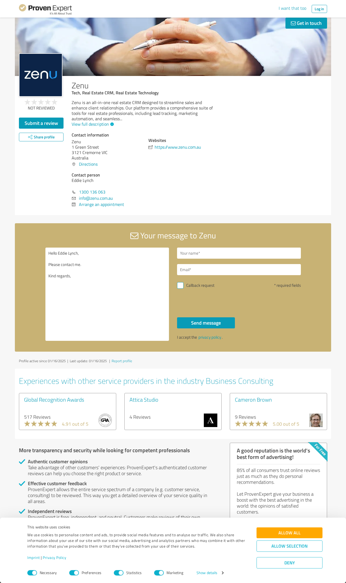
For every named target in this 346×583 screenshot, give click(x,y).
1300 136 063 (92, 192)
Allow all (289, 533)
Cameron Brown (253, 399)
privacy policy (209, 337)
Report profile (122, 360)
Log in (319, 8)
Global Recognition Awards (54, 399)
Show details (207, 572)
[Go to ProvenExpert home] (45, 10)
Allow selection (289, 546)
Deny (289, 563)
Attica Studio (143, 399)
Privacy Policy (54, 557)
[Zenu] (40, 75)
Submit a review (41, 122)
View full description (90, 124)
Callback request (200, 285)
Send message (206, 322)
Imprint (33, 557)
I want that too (292, 8)
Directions (88, 164)
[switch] (74, 572)
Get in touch (309, 22)
